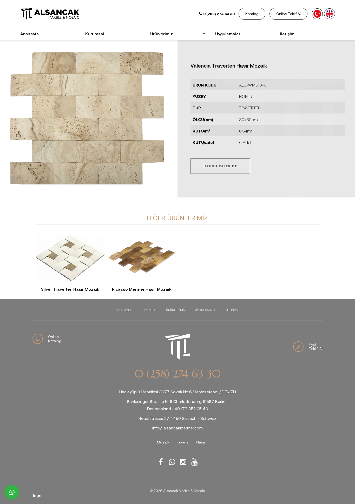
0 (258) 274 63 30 (177, 373)
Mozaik (163, 442)
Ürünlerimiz (176, 309)
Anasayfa (29, 33)
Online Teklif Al (288, 13)
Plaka (200, 442)
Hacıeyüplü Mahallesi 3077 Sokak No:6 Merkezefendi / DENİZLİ (177, 391)
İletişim (287, 33)
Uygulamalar (227, 33)
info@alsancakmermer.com (177, 427)
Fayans (182, 442)
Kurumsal (94, 33)
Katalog (252, 13)
